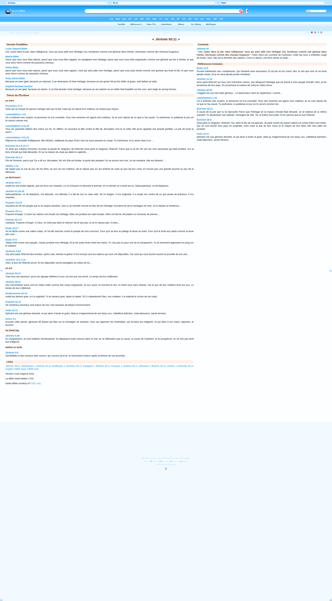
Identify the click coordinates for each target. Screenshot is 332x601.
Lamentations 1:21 (15, 114)
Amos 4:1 (10, 319)
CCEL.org (35, 383)
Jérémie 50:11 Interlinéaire (19, 366)
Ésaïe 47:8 (202, 68)
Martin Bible (12, 56)
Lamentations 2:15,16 (17, 126)
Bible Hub (33, 369)
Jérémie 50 (203, 48)
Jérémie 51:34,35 (14, 191)
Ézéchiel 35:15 (205, 108)
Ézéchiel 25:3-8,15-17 (17, 146)
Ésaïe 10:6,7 (12, 228)
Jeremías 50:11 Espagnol (79, 366)
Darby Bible (11, 67)
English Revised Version (19, 86)
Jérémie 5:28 (12, 335)
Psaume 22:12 (13, 302)
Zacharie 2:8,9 (13, 251)
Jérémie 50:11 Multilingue (49, 366)
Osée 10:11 (11, 310)
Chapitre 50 (27, 33)
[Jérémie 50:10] (3, 276)
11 (197, 51)
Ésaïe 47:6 (11, 239)
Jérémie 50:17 (13, 182)
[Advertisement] (166, 406)
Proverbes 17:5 (13, 106)
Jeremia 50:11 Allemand (135, 366)
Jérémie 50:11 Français (107, 366)
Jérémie (18, 33)
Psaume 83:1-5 (13, 219)
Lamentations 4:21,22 (17, 137)
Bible (12, 33)
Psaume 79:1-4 (13, 211)
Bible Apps (20, 369)
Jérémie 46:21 (13, 282)
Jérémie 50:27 (13, 273)
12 (251, 54)
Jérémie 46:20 (204, 90)
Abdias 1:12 (12, 166)
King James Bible (15, 78)
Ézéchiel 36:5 (204, 119)
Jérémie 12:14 (204, 79)
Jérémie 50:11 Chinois (163, 366)
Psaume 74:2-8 (13, 202)
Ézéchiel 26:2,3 (13, 157)
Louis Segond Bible (16, 48)
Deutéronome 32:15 (16, 293)
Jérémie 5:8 (11, 352)
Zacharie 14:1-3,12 (15, 259)
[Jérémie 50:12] (329, 276)
